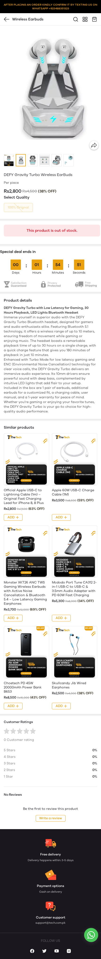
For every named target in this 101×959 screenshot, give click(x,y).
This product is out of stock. (52, 230)
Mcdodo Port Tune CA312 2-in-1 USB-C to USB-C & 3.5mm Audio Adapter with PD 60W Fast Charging (74, 588)
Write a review (50, 818)
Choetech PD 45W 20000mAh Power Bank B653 (23, 687)
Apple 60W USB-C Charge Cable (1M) (73, 492)
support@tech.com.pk (50, 922)
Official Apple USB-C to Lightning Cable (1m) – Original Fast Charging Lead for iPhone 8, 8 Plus (24, 496)
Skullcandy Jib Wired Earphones (69, 685)
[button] (9, 160)
